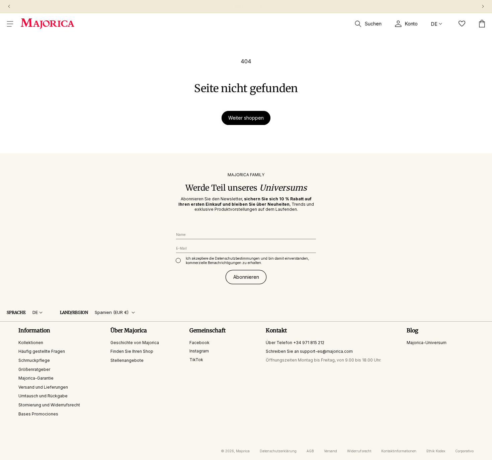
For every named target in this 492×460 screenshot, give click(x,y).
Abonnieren (246, 277)
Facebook (199, 342)
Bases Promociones (38, 413)
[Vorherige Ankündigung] (9, 6)
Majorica (243, 451)
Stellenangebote (127, 360)
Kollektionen (30, 342)
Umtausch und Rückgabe (43, 395)
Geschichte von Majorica (134, 342)
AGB (310, 451)
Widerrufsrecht (359, 451)
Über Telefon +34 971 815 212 (295, 342)
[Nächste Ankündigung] (483, 6)
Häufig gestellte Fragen (41, 351)
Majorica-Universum (426, 342)
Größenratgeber (34, 369)
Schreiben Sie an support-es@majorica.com (309, 351)
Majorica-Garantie (36, 378)
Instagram (199, 350)
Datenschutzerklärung (278, 451)
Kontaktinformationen (398, 451)
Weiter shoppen (246, 118)
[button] (10, 23)
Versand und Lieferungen (43, 387)
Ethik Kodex (435, 451)
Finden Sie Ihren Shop (131, 351)
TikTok (196, 359)
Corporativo (464, 451)
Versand (330, 451)
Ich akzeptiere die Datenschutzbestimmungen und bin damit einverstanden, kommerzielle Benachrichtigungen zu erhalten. (247, 260)
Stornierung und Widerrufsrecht (49, 404)
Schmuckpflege (34, 360)
